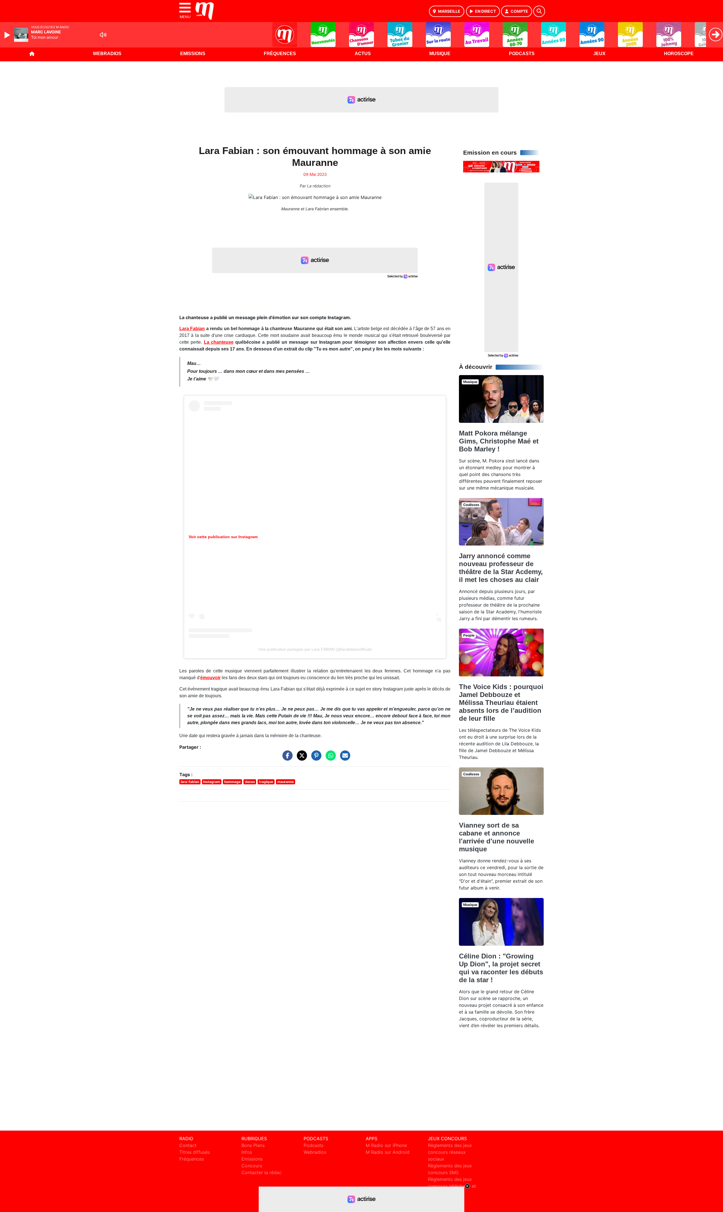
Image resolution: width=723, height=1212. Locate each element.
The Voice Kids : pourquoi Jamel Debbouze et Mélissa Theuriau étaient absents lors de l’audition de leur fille (501, 702)
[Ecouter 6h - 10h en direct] (501, 166)
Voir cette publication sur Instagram (223, 536)
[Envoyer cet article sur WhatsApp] (329, 758)
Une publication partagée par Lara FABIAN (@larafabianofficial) (315, 649)
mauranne (285, 782)
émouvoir (210, 677)
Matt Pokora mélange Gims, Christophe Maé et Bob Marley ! (499, 441)
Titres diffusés (194, 1152)
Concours (251, 1165)
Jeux (599, 53)
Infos (246, 1152)
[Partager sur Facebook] (286, 758)
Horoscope (679, 53)
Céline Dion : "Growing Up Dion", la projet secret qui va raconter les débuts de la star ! (501, 968)
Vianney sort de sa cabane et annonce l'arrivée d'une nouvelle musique (496, 837)
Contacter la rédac (261, 1172)
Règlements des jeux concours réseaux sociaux (450, 1152)
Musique (439, 53)
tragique (266, 782)
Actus (363, 53)
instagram (211, 782)
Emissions (192, 53)
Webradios (107, 53)
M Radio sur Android (388, 1152)
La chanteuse (219, 342)
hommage (232, 782)
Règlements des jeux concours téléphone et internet (452, 1186)
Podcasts (522, 53)
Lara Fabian (192, 328)
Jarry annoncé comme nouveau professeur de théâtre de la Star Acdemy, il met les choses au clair (501, 567)
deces (250, 782)
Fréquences (280, 53)
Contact (188, 1145)
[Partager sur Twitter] (300, 758)
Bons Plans (253, 1145)
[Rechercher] (539, 11)
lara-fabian (190, 782)
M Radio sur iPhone (386, 1145)
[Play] (8, 35)
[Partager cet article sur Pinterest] (314, 758)
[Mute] (103, 35)
